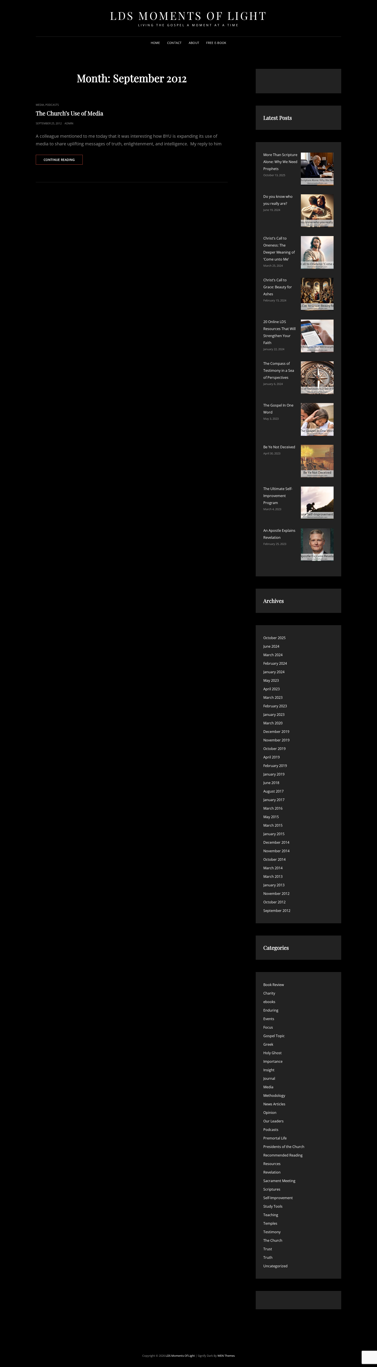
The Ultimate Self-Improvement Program (277, 495)
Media (40, 105)
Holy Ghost (272, 1052)
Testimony (272, 1232)
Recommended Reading (283, 1155)
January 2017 (273, 799)
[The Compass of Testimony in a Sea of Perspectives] (317, 377)
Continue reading (63, 161)
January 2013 (273, 885)
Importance (273, 1061)
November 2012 (276, 893)
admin (69, 123)
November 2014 (276, 851)
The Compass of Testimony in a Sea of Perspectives (278, 370)
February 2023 (275, 706)
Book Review (273, 984)
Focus (268, 1027)
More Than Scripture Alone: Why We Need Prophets (280, 161)
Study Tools (273, 1206)
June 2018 (271, 782)
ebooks (269, 1001)
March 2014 (273, 868)
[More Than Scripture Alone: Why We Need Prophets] (317, 169)
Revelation (272, 1172)
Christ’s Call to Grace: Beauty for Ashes (277, 287)
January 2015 (273, 833)
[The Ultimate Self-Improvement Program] (317, 503)
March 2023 (273, 697)
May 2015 (271, 816)
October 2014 (274, 859)
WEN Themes (226, 1356)
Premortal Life (275, 1138)
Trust (267, 1249)
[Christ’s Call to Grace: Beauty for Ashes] (317, 294)
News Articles (274, 1104)
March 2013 (273, 876)
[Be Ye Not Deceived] (317, 461)
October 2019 (274, 748)
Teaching (270, 1214)
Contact (174, 43)
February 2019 (275, 765)
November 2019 (276, 740)
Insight (268, 1070)
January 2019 (273, 774)
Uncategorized (275, 1266)
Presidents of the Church (283, 1146)
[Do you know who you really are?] (317, 210)
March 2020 (273, 723)
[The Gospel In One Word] (317, 419)
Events (268, 1018)
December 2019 (276, 731)
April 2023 (271, 689)
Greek (268, 1044)
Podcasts (52, 105)
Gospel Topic (274, 1035)
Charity (269, 993)
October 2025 (274, 637)
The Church (272, 1240)
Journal (269, 1078)
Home (155, 43)
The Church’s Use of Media (69, 113)
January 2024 (273, 672)
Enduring (270, 1010)
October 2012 (274, 902)
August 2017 (273, 791)
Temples (270, 1223)
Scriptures (271, 1189)
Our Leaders (273, 1121)
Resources (272, 1163)
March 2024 (273, 654)
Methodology (274, 1095)
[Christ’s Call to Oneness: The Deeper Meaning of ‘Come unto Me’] (317, 252)
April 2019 (271, 757)
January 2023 (273, 714)
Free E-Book (216, 43)
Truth (267, 1257)
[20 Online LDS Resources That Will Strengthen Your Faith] (317, 336)
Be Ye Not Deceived (279, 447)
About (194, 43)
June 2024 (271, 646)
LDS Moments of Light (188, 15)
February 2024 (275, 663)
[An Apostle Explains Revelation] (317, 544)
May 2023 (271, 680)
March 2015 (273, 825)
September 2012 (276, 910)
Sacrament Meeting (279, 1180)
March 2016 (273, 808)
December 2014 (276, 842)
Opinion (269, 1112)
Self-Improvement (278, 1197)
